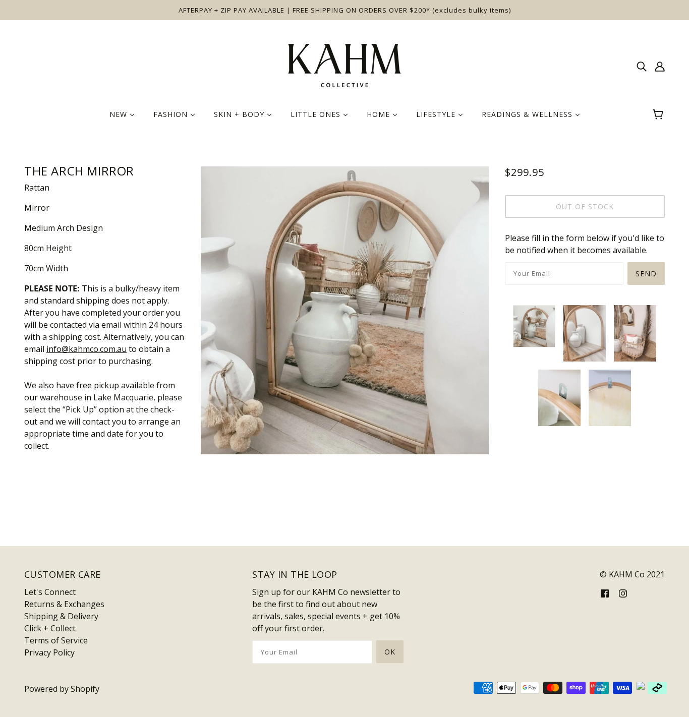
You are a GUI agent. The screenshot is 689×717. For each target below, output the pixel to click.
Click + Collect (50, 628)
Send (646, 273)
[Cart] (659, 114)
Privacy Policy (49, 652)
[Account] (660, 65)
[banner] (344, 64)
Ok (389, 651)
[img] (642, 65)
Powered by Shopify (61, 688)
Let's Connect (50, 591)
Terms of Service (56, 640)
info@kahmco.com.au (86, 348)
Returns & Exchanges (64, 604)
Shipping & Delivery (61, 616)
